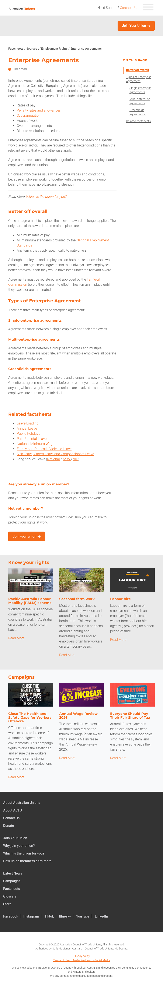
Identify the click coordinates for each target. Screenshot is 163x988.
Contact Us (128, 8)
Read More (16, 638)
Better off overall (137, 70)
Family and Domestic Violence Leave (44, 449)
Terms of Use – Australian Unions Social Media (81, 960)
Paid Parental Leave (31, 439)
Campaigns (11, 881)
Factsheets (15, 48)
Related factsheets (138, 121)
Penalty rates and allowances (39, 110)
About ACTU (12, 810)
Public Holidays (28, 434)
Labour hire (120, 599)
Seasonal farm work (77, 599)
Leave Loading (27, 423)
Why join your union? (19, 846)
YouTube (83, 916)
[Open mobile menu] (148, 7)
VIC (75, 459)
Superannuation (29, 115)
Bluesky (65, 916)
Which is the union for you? (46, 197)
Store (7, 904)
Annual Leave (27, 428)
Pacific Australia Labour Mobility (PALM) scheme (30, 601)
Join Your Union (134, 26)
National (53, 459)
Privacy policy (81, 956)
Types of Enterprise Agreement (138, 79)
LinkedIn (101, 916)
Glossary (10, 896)
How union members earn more (27, 861)
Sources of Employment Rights (46, 48)
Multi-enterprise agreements (139, 101)
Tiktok (49, 916)
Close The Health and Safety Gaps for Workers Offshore (30, 717)
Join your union (24, 536)
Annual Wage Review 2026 (78, 716)
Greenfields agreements (137, 112)
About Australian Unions (21, 803)
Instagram (31, 916)
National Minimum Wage (35, 444)
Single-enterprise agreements (140, 90)
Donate (8, 826)
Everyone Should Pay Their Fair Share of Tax (130, 716)
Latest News (12, 873)
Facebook (10, 916)
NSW (67, 459)
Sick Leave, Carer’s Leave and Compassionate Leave (55, 454)
